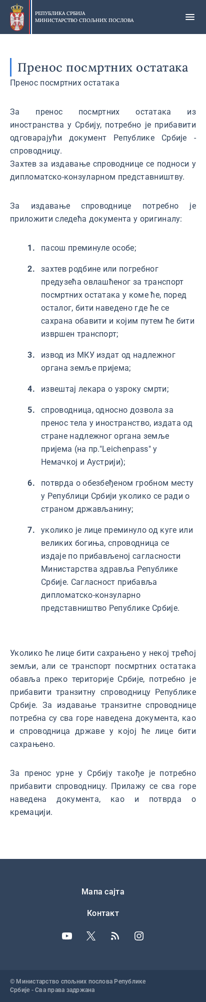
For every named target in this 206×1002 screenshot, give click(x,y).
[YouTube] (67, 936)
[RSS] (115, 936)
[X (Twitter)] (91, 936)
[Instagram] (139, 936)
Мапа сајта (103, 891)
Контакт (103, 913)
